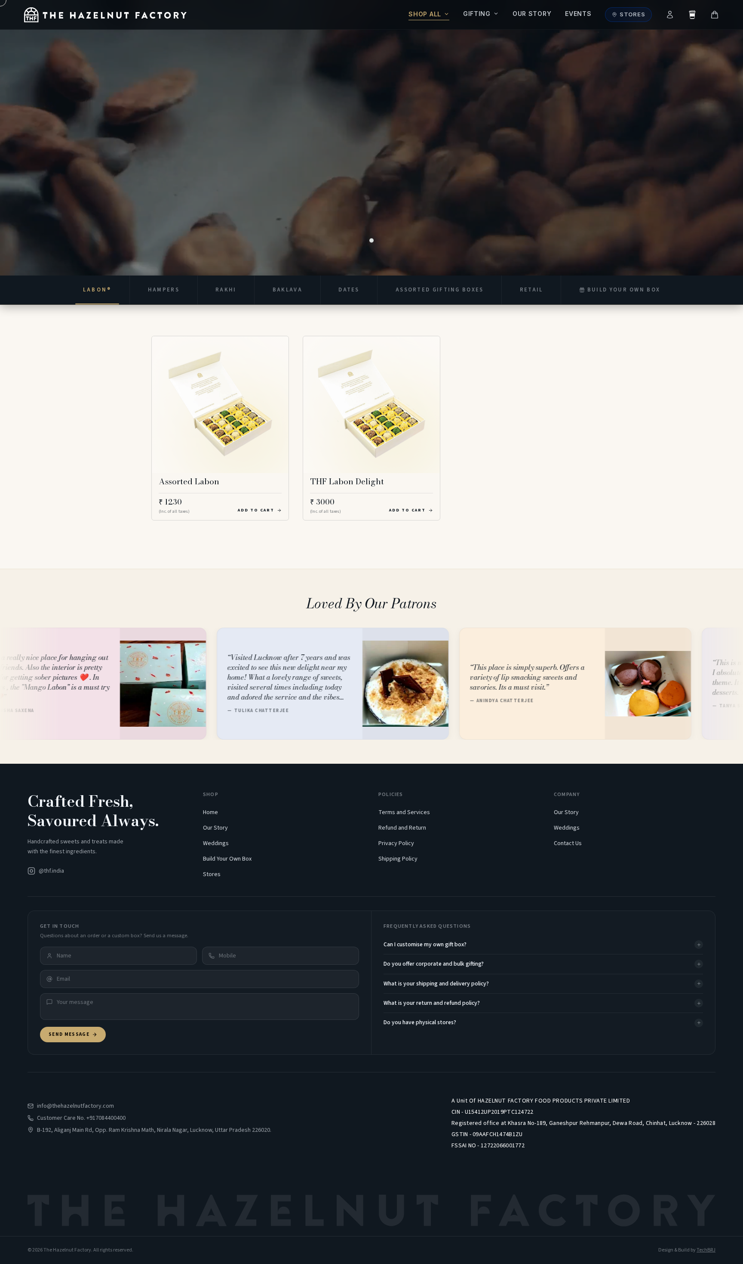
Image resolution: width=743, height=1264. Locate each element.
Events (578, 13)
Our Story (532, 13)
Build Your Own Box (227, 859)
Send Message (69, 1034)
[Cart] (714, 14)
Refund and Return (402, 828)
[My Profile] (670, 14)
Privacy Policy (396, 843)
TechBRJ (706, 1250)
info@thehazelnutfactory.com (75, 1106)
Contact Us (568, 843)
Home (210, 812)
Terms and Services (404, 812)
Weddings (216, 843)
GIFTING (477, 13)
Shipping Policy (398, 859)
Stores (632, 14)
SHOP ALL (424, 14)
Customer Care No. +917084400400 (81, 1118)
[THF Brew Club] (692, 14)
